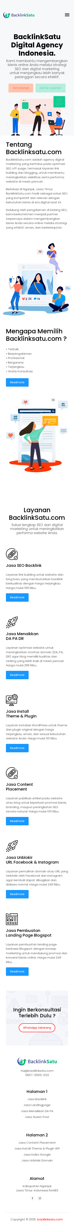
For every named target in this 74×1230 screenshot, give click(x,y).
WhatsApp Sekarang (37, 1028)
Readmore (17, 382)
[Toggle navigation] (67, 15)
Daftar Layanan (50, 88)
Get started (21, 88)
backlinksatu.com (50, 1219)
